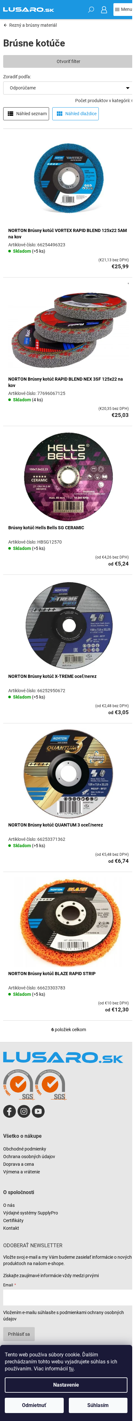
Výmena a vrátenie (21, 1172)
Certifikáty (13, 1220)
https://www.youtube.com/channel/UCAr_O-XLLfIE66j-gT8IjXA (38, 1111)
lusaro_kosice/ (24, 1111)
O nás (9, 1205)
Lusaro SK (9, 1111)
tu (71, 1369)
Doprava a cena (18, 1164)
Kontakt (11, 1228)
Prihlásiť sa (19, 1334)
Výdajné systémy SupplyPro (30, 1213)
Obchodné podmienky (24, 1149)
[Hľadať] (91, 9)
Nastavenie (66, 1385)
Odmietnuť (34, 1405)
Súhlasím (98, 1405)
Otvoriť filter (68, 61)
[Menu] (123, 9)
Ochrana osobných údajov (29, 1156)
